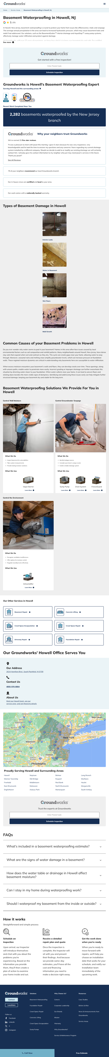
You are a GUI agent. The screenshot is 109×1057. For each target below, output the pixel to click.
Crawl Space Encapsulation (39, 1023)
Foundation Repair (36, 1006)
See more (7, 42)
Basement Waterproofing (38, 1000)
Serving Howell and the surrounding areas (21, 88)
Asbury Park (34, 790)
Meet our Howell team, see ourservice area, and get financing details (21, 702)
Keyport (58, 779)
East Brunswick (10, 786)
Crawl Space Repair (36, 1012)
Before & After (84, 1006)
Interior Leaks (48, 240)
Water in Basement (50, 270)
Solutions (33, 993)
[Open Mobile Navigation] (104, 4)
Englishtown (9, 790)
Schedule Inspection (54, 72)
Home (5, 10)
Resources (82, 993)
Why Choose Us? (60, 993)
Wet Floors (46, 301)
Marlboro (84, 779)
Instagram (12, 1030)
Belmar (58, 775)
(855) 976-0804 (13, 687)
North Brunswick (62, 786)
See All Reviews (14, 160)
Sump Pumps (34, 1029)
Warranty (57, 1023)
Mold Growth (47, 332)
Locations (11, 1005)
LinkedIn (12, 1022)
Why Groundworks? (61, 1029)
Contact (11, 1000)
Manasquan (60, 790)
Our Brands (58, 1012)
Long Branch (86, 775)
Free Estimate (81, 1053)
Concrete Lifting (35, 1017)
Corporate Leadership (61, 1006)
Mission (56, 1017)
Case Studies (83, 1000)
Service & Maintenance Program (65, 1035)
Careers (57, 1000)
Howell (7, 775)
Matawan (33, 786)
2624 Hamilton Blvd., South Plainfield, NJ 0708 (24, 672)
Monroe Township (11, 779)
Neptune (33, 775)
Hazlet (83, 782)
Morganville (85, 786)
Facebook (12, 1018)
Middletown (34, 782)
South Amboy (86, 790)
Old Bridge (34, 779)
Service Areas (15, 10)
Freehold (7, 782)
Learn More (28, 490)
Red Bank (59, 782)
